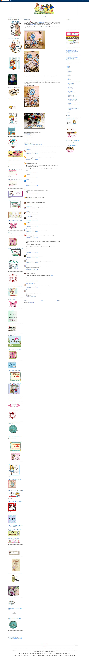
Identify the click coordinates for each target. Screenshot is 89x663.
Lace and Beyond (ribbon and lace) (71, 50)
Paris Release (29, 80)
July (68, 74)
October (69, 70)
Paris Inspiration (70, 87)
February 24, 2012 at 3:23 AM (32, 177)
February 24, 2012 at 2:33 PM (32, 220)
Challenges (30, 144)
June (68, 75)
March (69, 79)
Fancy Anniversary (27, 21)
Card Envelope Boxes (71, 84)
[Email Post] (33, 143)
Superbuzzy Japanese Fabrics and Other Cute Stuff (73, 54)
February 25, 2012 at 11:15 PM (32, 257)
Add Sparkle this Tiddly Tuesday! (72, 99)
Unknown (27, 155)
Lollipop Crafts (26, 136)
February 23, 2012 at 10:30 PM (32, 153)
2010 (68, 114)
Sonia (27, 289)
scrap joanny (28, 206)
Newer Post (25, 300)
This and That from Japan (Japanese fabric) (72, 57)
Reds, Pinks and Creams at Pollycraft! (73, 100)
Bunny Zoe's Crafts (26, 135)
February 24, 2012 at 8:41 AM (32, 203)
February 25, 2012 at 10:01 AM (32, 231)
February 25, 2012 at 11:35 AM (32, 237)
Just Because (69, 103)
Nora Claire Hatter (70, 91)
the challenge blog (33, 24)
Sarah (27, 201)
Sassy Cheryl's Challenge (27, 134)
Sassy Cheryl (28, 149)
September (69, 71)
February (69, 80)
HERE (52, 275)
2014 (68, 66)
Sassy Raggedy (28, 233)
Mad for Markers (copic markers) (70, 52)
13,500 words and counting (71, 92)
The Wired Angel (28, 216)
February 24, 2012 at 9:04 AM (32, 208)
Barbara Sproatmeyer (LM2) (30, 283)
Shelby (27, 179)
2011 (68, 112)
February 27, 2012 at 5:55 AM (32, 269)
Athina (27, 254)
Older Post (58, 300)
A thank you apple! (70, 88)
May (68, 76)
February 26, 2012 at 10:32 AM (32, 262)
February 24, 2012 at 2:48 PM (32, 226)
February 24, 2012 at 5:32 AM (32, 185)
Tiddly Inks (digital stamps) (70, 58)
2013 (68, 67)
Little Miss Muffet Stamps (40, 22)
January (69, 111)
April (69, 78)
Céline (27, 187)
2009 (68, 115)
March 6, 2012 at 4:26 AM (31, 296)
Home (42, 300)
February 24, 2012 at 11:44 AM (32, 214)
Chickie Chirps (44, 7)
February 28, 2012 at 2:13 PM (32, 287)
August (69, 72)
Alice (27, 196)
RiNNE (27, 211)
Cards (9, 18)
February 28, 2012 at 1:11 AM (32, 281)
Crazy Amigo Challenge (27, 133)
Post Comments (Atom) (31, 302)
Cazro (27, 259)
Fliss (27, 264)
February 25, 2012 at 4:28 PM (32, 252)
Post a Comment (26, 298)
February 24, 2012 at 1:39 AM (32, 172)
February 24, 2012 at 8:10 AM (32, 198)
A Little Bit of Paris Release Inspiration (73, 96)
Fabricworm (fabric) (69, 49)
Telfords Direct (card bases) (70, 56)
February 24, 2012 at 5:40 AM (32, 193)
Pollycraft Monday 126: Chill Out (72, 107)
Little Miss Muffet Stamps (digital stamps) (72, 51)
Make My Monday (26, 137)
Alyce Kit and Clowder (29, 228)
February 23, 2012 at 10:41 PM (32, 159)
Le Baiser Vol (37, 80)
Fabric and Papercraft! (71, 83)
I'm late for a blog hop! (71, 95)
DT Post (33, 144)
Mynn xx (27, 222)
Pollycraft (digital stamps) (69, 53)
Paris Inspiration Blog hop (45, 26)
